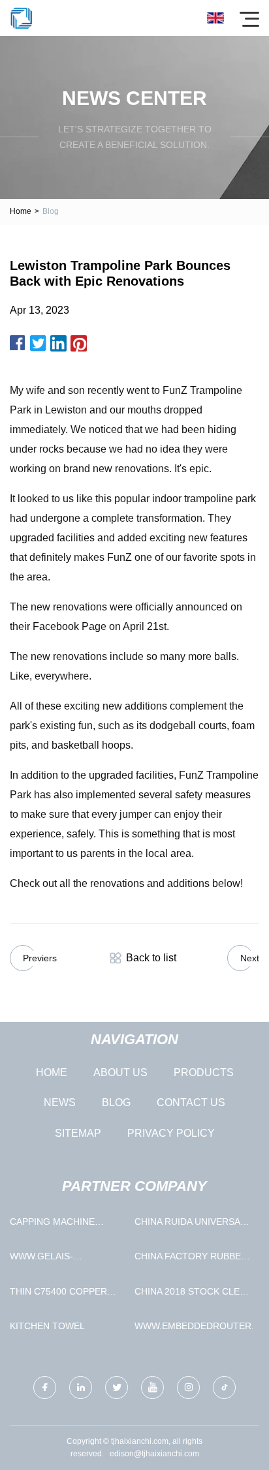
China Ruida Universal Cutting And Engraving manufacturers (193, 1224)
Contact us (191, 1102)
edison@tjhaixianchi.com (154, 1453)
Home (20, 211)
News (60, 1102)
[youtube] (152, 1387)
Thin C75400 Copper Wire (58, 1294)
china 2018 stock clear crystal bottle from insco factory (193, 1294)
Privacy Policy (171, 1133)
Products (204, 1072)
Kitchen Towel (47, 1326)
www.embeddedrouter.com (193, 1326)
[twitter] (116, 1387)
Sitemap (78, 1133)
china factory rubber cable (190, 1259)
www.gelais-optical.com (41, 1259)
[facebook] (44, 1387)
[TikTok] (224, 1387)
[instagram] (188, 1387)
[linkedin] (80, 1387)
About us (120, 1072)
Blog (116, 1102)
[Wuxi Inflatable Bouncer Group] (21, 18)
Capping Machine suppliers (52, 1224)
